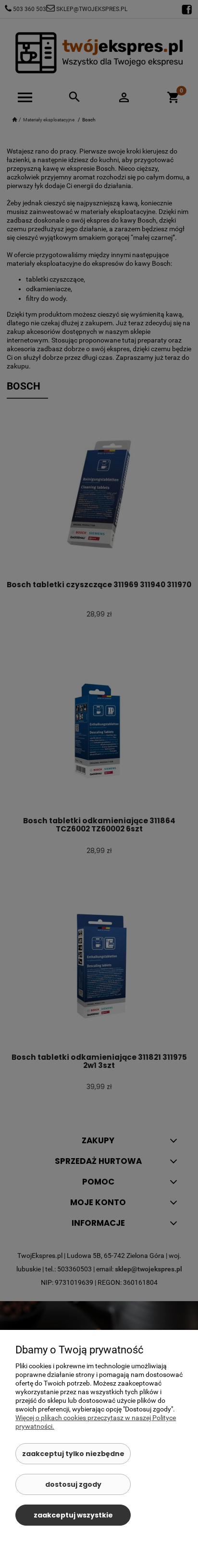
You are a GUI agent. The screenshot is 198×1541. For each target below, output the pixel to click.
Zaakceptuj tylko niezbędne (73, 1453)
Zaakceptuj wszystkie (73, 1515)
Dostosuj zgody (73, 1484)
